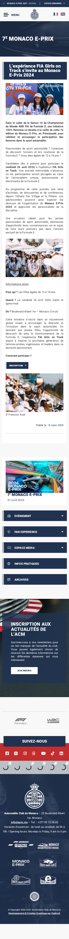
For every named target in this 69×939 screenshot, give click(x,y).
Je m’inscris (24, 670)
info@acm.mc (19, 822)
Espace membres (54, 3)
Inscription (16, 365)
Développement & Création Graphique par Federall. (34, 913)
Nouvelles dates (30, 3)
